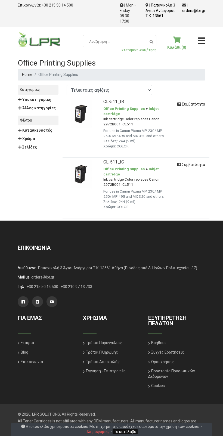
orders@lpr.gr (193, 10)
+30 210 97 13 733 (76, 287)
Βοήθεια (158, 343)
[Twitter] (37, 301)
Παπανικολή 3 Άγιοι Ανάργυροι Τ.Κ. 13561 (160, 10)
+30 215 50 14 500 (57, 5)
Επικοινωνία (32, 362)
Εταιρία (27, 343)
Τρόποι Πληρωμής (102, 352)
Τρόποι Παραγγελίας (104, 343)
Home (27, 74)
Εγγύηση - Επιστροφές (106, 371)
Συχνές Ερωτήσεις (167, 352)
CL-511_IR (113, 101)
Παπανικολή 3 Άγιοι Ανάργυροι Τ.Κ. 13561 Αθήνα (80, 268)
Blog (24, 352)
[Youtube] (52, 301)
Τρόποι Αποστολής (103, 362)
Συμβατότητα (193, 104)
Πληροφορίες (98, 431)
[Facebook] (23, 301)
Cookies (158, 386)
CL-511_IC (113, 162)
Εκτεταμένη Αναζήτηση (138, 50)
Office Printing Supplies (124, 108)
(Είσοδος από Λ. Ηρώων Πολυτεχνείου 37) (160, 268)
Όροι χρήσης (162, 362)
